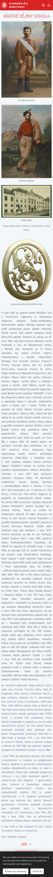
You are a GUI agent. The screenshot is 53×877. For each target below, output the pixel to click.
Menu (49, 5)
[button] (43, 5)
